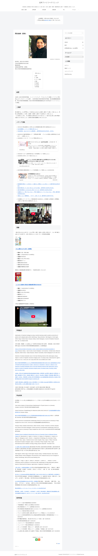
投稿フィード (68, 68)
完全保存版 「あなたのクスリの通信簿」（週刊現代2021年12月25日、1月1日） (36, 131)
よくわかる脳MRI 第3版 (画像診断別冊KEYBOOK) (28, 284)
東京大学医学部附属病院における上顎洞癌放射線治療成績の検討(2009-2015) (32, 415)
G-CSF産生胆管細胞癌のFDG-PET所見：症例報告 (26, 481)
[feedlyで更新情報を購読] (36, 540)
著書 (36, 81)
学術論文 (37, 83)
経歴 (36, 75)
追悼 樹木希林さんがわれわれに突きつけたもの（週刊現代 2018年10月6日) (35, 190)
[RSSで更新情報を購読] (39, 540)
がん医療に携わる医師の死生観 (22, 446)
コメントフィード (69, 71)
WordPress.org (68, 74)
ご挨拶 (36, 77)
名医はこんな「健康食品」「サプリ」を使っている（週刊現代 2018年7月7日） (36, 195)
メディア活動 (38, 79)
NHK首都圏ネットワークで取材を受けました (28, 129)
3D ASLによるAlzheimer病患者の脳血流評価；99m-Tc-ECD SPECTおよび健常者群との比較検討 (37, 474)
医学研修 (37, 86)
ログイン (67, 65)
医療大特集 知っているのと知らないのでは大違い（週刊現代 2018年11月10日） (36, 187)
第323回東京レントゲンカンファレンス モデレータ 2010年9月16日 (30, 488)
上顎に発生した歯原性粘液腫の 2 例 (23, 467)
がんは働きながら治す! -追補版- (24, 248)
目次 (36, 73)
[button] (82, 33)
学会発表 (37, 84)
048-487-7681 (47, 20)
